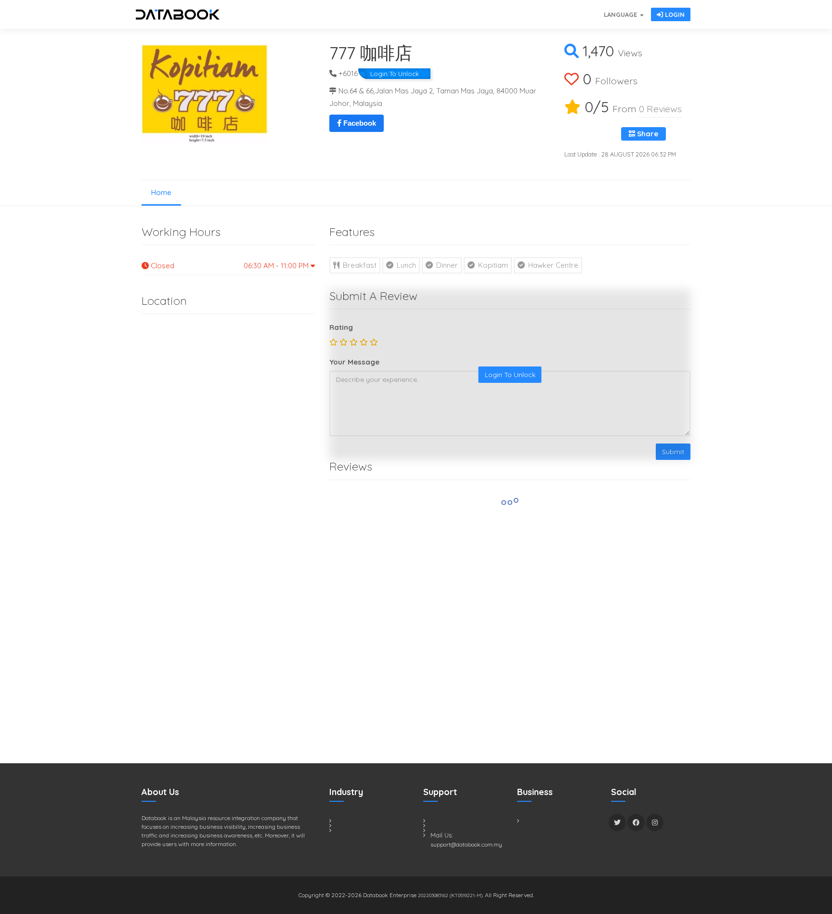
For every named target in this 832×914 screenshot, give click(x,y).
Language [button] (621, 14)
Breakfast (359, 265)
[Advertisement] (214, 565)
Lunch (405, 265)
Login (674, 14)
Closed (230, 265)
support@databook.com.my (466, 844)
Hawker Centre (552, 265)
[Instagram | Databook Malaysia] (654, 822)
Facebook (358, 123)
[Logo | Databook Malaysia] (177, 14)
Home (161, 192)
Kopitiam (492, 265)
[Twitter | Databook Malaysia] (617, 822)
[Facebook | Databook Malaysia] (636, 822)
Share (646, 133)
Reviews (660, 109)
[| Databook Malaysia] (546, 9)
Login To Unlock (394, 74)
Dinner (446, 265)
